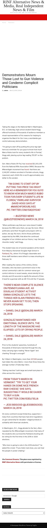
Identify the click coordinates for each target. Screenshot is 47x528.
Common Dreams (12, 459)
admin (6, 90)
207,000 (34, 359)
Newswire (11, 22)
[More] (24, 95)
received (29, 164)
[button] (44, 17)
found (26, 169)
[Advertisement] (23, 48)
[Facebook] (4, 95)
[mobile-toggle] (3, 17)
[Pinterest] (14, 95)
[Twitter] (9, 95)
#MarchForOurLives (23, 206)
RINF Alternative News (11, 462)
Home (4, 22)
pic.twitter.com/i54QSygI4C (23, 210)
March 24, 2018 (34, 219)
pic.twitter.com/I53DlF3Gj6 (20, 398)
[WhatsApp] (19, 95)
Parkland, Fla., (7, 253)
